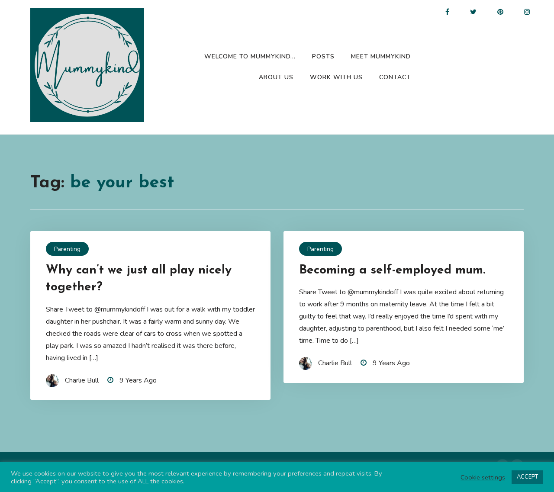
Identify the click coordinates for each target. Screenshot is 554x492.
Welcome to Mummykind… (250, 56)
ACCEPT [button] (527, 477)
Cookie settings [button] (483, 477)
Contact (395, 77)
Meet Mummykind (381, 56)
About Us (276, 77)
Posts (323, 56)
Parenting (67, 249)
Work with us (336, 77)
